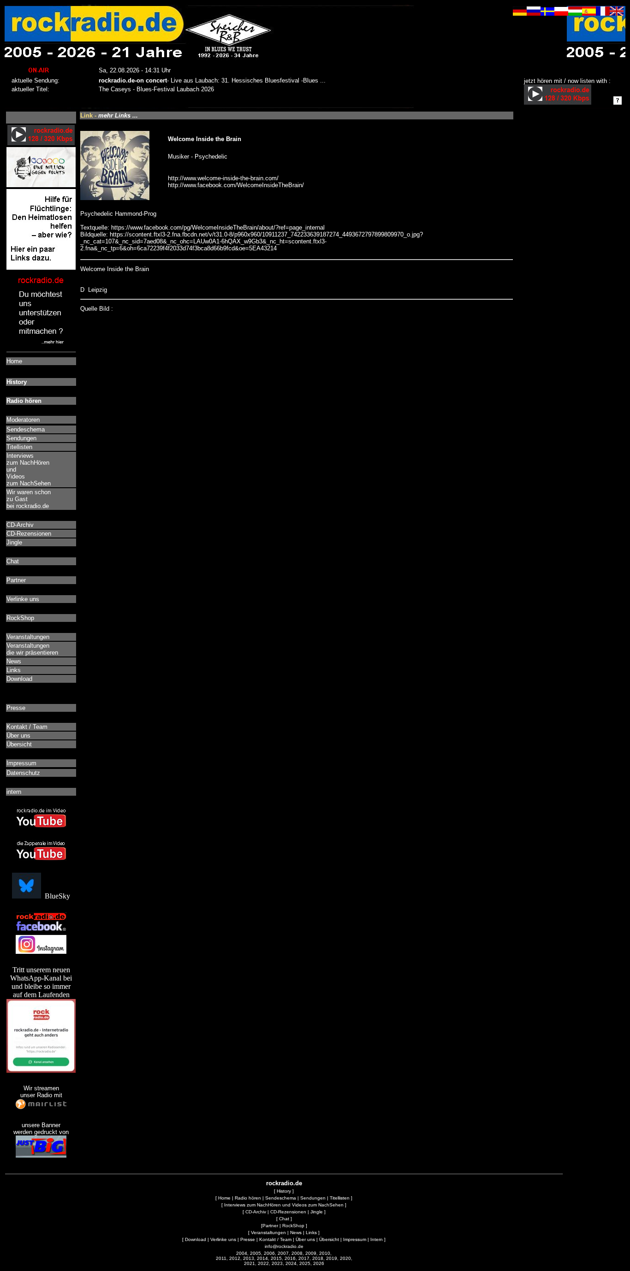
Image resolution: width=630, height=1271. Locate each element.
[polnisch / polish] (561, 13)
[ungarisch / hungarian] (575, 13)
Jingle (316, 1211)
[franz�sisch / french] (603, 13)
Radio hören (248, 1197)
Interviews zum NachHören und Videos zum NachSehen (284, 1204)
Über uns (305, 1239)
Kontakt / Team (275, 1239)
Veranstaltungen (268, 1232)
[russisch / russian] (534, 13)
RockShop (293, 1225)
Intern (376, 1239)
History (284, 1191)
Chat (284, 1218)
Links (311, 1232)
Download (195, 1239)
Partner (270, 1225)
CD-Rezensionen (288, 1211)
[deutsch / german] (520, 13)
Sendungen (313, 1197)
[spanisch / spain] (589, 13)
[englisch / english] (617, 13)
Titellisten (340, 1197)
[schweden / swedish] (547, 13)
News (296, 1232)
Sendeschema (280, 1197)
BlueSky (55, 896)
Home (224, 1197)
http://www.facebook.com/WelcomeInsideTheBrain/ (236, 185)
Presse (247, 1239)
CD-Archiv (255, 1211)
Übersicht (329, 1239)
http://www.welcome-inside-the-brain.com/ (223, 178)
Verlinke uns (223, 1239)
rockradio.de (284, 1183)
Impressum (354, 1239)
